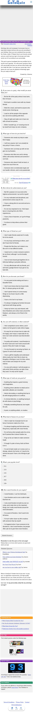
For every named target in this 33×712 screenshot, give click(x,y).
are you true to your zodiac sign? (12, 567)
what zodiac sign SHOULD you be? (13, 561)
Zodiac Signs (13, 44)
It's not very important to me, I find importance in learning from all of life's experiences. (16, 211)
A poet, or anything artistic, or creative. (16, 410)
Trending (21, 709)
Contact (27, 702)
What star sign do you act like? (21, 178)
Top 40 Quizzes (23, 182)
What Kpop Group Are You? (10, 626)
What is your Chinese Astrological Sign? (14, 552)
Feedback (29, 45)
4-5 (5, 473)
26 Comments (28, 44)
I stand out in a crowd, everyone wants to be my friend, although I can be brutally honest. (16, 254)
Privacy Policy (20, 702)
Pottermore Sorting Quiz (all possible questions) (15, 628)
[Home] (16, 2)
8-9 (5, 480)
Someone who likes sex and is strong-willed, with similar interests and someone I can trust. (16, 157)
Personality (6, 44)
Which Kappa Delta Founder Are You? (12, 620)
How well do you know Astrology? (12, 557)
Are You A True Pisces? (9, 564)
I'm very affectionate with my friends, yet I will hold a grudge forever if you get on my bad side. (16, 268)
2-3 (5, 469)
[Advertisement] (16, 22)
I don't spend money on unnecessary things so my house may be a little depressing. (15, 294)
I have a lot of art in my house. (13, 299)
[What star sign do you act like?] (6, 180)
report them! (14, 687)
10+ (5, 483)
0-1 (5, 466)
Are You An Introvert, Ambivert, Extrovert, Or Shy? (16, 623)
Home (12, 709)
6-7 (5, 476)
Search (16, 709)
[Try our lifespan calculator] (16, 668)
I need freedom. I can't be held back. (15, 494)
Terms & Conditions (9, 702)
